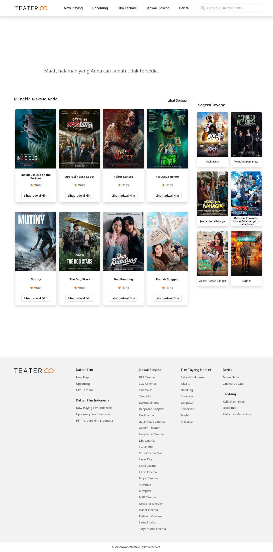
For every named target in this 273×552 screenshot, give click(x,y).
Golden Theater (149, 428)
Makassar (187, 421)
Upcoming (100, 8)
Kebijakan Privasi (234, 401)
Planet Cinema (148, 510)
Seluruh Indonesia (192, 377)
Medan (185, 415)
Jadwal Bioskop (158, 8)
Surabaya (187, 396)
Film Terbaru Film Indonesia (94, 420)
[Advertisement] (229, 315)
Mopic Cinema (148, 478)
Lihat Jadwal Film (35, 195)
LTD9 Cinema (148, 472)
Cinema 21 (146, 390)
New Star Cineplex (151, 503)
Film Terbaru (127, 8)
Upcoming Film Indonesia (93, 414)
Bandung (187, 390)
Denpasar (187, 402)
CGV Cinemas (147, 384)
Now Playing (73, 8)
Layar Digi (145, 459)
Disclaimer (230, 408)
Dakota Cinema (149, 402)
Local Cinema (147, 466)
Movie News (231, 377)
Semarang (187, 409)
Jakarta (185, 384)
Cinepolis (145, 396)
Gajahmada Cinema (152, 421)
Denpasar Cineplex (151, 409)
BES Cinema (147, 377)
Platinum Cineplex (150, 516)
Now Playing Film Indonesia (94, 408)
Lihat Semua (177, 100)
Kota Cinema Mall (150, 453)
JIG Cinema (146, 447)
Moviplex (145, 491)
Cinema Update (233, 384)
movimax (145, 485)
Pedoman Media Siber (237, 414)
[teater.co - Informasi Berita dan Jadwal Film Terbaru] (30, 8)
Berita (184, 8)
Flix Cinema (146, 415)
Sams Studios (148, 522)
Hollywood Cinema (151, 434)
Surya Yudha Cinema (152, 529)
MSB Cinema (147, 497)
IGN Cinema (147, 440)
